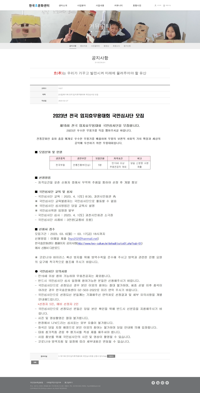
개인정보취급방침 (36, 382)
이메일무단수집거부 (54, 382)
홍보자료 (83, 46)
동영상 (106, 46)
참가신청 (127, 46)
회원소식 (116, 46)
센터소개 (63, 5)
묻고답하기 (69, 382)
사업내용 (100, 5)
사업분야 (81, 5)
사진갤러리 (95, 46)
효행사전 (137, 5)
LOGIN (159, 5)
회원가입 (168, 5)
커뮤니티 (118, 5)
